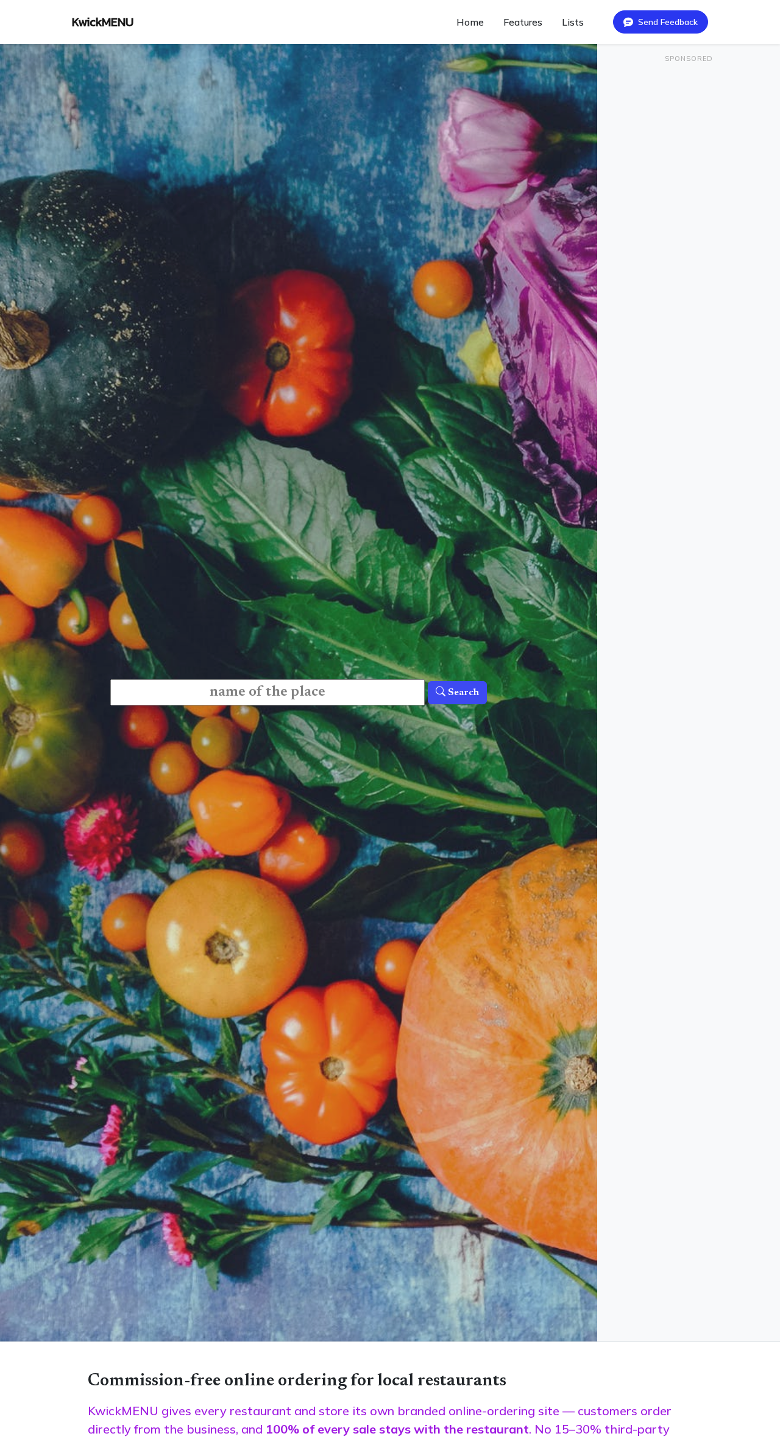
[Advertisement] (688, 150)
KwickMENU (102, 22)
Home (470, 22)
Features (522, 22)
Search (462, 693)
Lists (573, 22)
